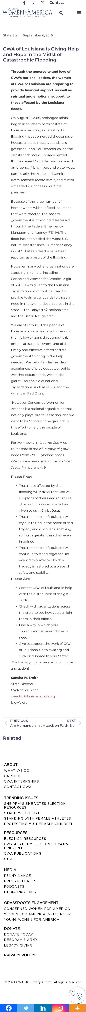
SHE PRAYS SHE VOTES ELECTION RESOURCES (35, 805)
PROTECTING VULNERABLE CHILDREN (39, 824)
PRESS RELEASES (20, 881)
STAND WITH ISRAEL (23, 813)
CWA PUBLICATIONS (22, 853)
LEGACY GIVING (18, 945)
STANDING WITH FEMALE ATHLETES (37, 818)
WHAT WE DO (16, 771)
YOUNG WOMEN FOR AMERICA (31, 919)
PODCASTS (14, 886)
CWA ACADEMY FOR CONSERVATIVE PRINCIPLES (37, 846)
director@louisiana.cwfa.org (33, 696)
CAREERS (13, 776)
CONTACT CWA (18, 787)
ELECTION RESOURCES (25, 839)
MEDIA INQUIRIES (20, 892)
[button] (79, 12)
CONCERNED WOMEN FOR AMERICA (37, 909)
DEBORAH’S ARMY (21, 940)
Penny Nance (17, 876)
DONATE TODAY (18, 934)
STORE (10, 859)
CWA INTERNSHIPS (21, 781)
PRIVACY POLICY (19, 955)
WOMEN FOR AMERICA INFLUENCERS (38, 914)
